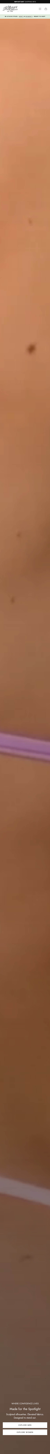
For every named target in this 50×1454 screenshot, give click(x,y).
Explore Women (25, 1432)
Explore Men (25, 1425)
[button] (40, 8)
